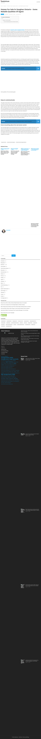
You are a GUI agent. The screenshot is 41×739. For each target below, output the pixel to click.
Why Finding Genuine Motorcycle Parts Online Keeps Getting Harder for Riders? (25, 153)
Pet (1, 286)
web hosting (2, 382)
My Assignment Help (8, 374)
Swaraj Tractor (11, 378)
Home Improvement (4, 268)
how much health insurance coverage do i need (7, 371)
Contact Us (3, 347)
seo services (3, 378)
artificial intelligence (4, 356)
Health (2, 277)
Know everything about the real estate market (11, 21)
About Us (2, 346)
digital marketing (9, 362)
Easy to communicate (6, 20)
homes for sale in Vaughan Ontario (17, 29)
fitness (2, 363)
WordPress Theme (22, 737)
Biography (3, 262)
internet (18, 371)
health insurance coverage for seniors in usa (6, 367)
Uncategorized (3, 298)
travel (2, 381)
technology (16, 378)
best (12, 360)
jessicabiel (6, 14)
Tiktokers (2, 292)
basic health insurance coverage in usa (6, 360)
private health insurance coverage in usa (6, 377)
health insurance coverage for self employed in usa (7, 366)
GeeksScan (5, 1)
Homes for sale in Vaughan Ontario (21, 142)
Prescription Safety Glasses (11, 375)
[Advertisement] (20, 26)
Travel (2, 294)
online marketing (3, 375)
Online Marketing (4, 285)
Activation (3, 260)
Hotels (2, 296)
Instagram (15, 371)
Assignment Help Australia (9, 359)
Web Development (16, 381)
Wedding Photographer (8, 382)
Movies (2, 273)
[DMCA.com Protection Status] (4, 316)
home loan (13, 370)
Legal (2, 279)
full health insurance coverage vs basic (8, 363)
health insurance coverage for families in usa (10, 364)
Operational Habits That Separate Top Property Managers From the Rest (35, 225)
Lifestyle (2, 281)
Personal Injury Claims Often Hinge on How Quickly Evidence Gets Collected (15, 308)
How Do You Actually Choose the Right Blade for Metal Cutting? (15, 153)
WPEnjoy (27, 737)
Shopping (7, 378)
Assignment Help (7, 357)
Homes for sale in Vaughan (11, 142)
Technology (3, 290)
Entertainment (3, 272)
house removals (17, 370)
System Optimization (5, 288)
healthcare (2, 364)
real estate (13, 377)
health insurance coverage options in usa (6, 370)
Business (2, 14)
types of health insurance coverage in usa (8, 381)
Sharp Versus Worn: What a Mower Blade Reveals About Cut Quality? (5, 153)
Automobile (3, 266)
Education (3, 270)
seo (15, 377)
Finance (2, 275)
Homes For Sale (3, 142)
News (2, 283)
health (15, 363)
